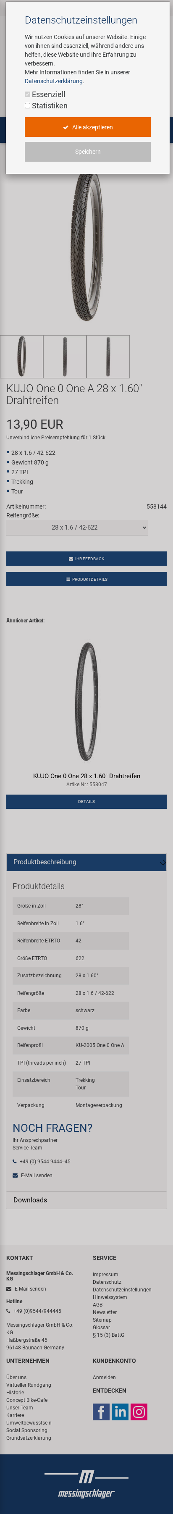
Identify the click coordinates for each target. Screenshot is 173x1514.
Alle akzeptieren (92, 127)
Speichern (88, 151)
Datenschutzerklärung (54, 81)
